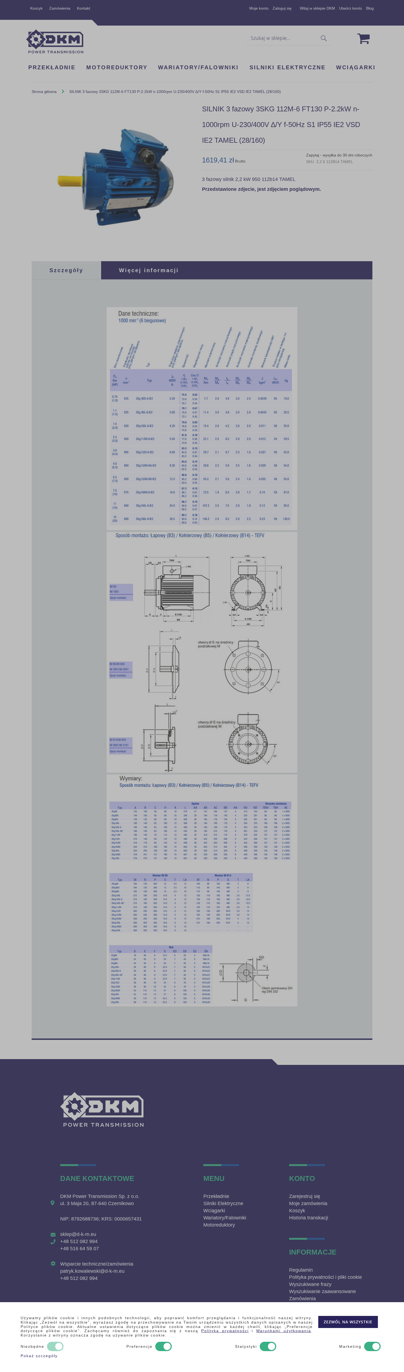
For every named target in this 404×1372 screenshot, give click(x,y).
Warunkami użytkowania (283, 1331)
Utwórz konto (350, 8)
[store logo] (54, 41)
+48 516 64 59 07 (79, 1248)
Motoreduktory (219, 1225)
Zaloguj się (282, 8)
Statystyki (246, 1347)
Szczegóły (66, 270)
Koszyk (36, 8)
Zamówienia (59, 8)
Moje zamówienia (308, 1203)
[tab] (66, 270)
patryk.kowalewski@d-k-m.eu (92, 1271)
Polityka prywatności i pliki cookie (325, 1277)
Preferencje (139, 1347)
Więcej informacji (149, 270)
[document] (202, 1337)
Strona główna (44, 91)
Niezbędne (32, 1347)
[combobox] (288, 38)
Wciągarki (214, 1210)
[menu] (202, 67)
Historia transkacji (308, 1218)
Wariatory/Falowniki (224, 1218)
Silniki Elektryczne (223, 1203)
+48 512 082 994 (79, 1241)
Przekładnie (216, 1196)
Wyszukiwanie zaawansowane (322, 1291)
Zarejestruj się (304, 1196)
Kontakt (83, 8)
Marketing (350, 1347)
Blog (370, 8)
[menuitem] (52, 68)
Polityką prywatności (225, 1331)
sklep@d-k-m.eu (78, 1234)
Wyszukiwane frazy (310, 1284)
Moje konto (259, 8)
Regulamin (301, 1270)
